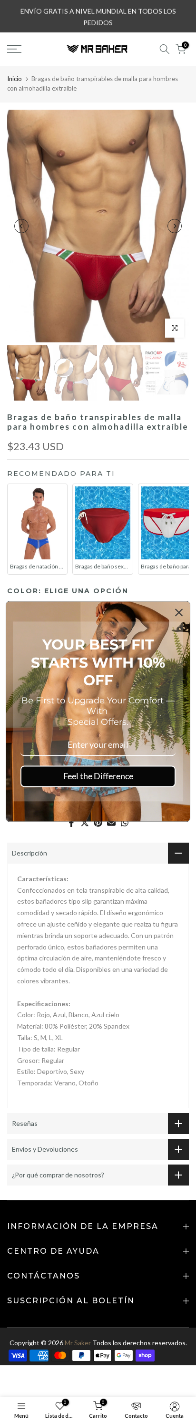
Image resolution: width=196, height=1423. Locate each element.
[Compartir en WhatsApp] (124, 822)
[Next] (174, 226)
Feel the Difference (98, 776)
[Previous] (21, 226)
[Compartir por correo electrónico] (111, 822)
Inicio (14, 78)
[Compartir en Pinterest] (98, 822)
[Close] (178, 612)
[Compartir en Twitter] (84, 822)
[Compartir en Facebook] (71, 822)
